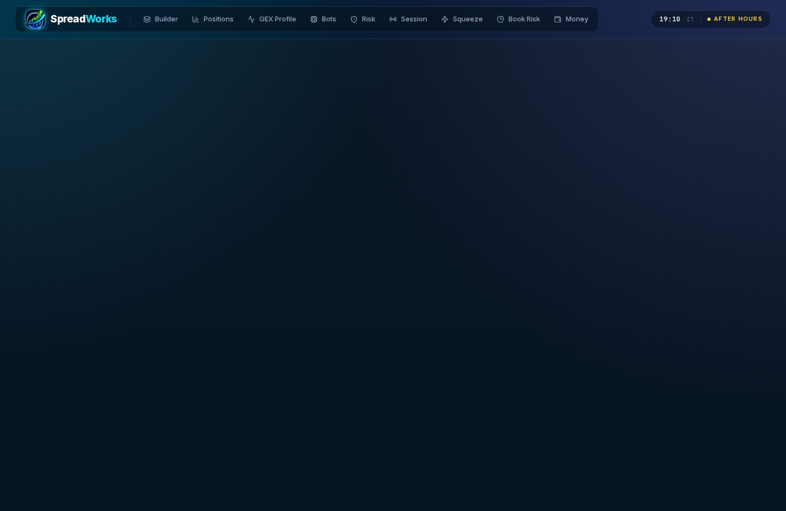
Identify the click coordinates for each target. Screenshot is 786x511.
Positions (219, 18)
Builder (166, 18)
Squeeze (468, 18)
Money (577, 18)
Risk (368, 18)
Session (414, 18)
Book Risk (524, 18)
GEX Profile (277, 18)
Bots (329, 18)
